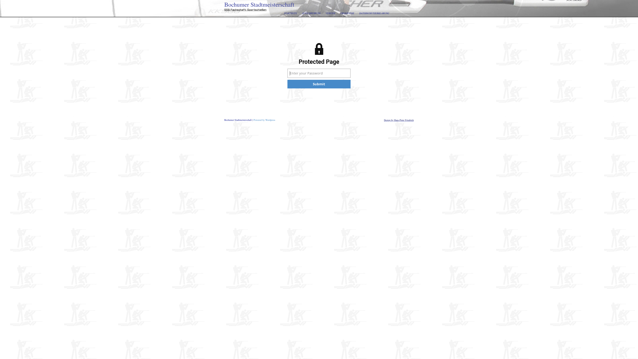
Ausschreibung (311, 13)
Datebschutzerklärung (374, 13)
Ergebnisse (347, 13)
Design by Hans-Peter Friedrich (399, 120)
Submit (319, 84)
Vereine (330, 13)
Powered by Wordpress (264, 119)
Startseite (290, 13)
